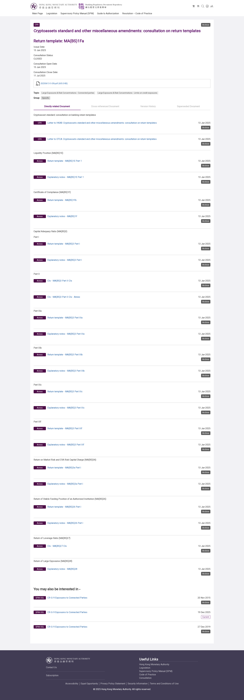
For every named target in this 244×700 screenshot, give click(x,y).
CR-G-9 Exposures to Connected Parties (67, 597)
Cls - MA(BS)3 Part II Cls (59, 280)
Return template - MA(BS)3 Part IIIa (64, 317)
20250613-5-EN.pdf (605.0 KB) (54, 83)
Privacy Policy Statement (112, 683)
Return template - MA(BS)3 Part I (63, 243)
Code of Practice (147, 674)
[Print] (207, 6)
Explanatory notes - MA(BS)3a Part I (65, 484)
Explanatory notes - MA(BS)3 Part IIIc (65, 407)
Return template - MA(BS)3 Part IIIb (65, 354)
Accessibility (71, 683)
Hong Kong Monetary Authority (154, 664)
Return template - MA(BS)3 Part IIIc (64, 391)
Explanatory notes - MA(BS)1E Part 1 (65, 177)
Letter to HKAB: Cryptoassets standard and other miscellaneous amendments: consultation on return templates (102, 123)
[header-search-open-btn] (202, 6)
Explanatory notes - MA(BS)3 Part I (64, 260)
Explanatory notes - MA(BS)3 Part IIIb (66, 370)
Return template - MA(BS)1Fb (62, 200)
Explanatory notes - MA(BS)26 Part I (65, 523)
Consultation (145, 678)
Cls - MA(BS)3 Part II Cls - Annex (63, 297)
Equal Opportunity (89, 683)
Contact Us (51, 667)
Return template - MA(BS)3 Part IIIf (64, 428)
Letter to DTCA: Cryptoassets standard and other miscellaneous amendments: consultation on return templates (102, 139)
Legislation (144, 667)
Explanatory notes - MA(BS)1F (62, 216)
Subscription (52, 675)
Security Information (138, 683)
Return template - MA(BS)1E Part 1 (64, 161)
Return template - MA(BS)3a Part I (64, 467)
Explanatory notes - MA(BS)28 (62, 569)
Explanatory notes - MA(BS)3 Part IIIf (65, 444)
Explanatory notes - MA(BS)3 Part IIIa (65, 334)
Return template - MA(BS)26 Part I (64, 506)
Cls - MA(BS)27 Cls (57, 546)
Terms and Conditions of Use (164, 683)
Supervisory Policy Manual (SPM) (155, 671)
